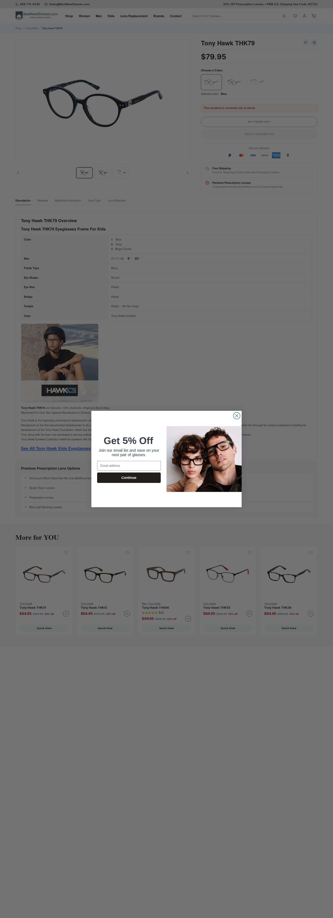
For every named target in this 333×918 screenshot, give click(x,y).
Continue (128, 478)
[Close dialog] (236, 415)
